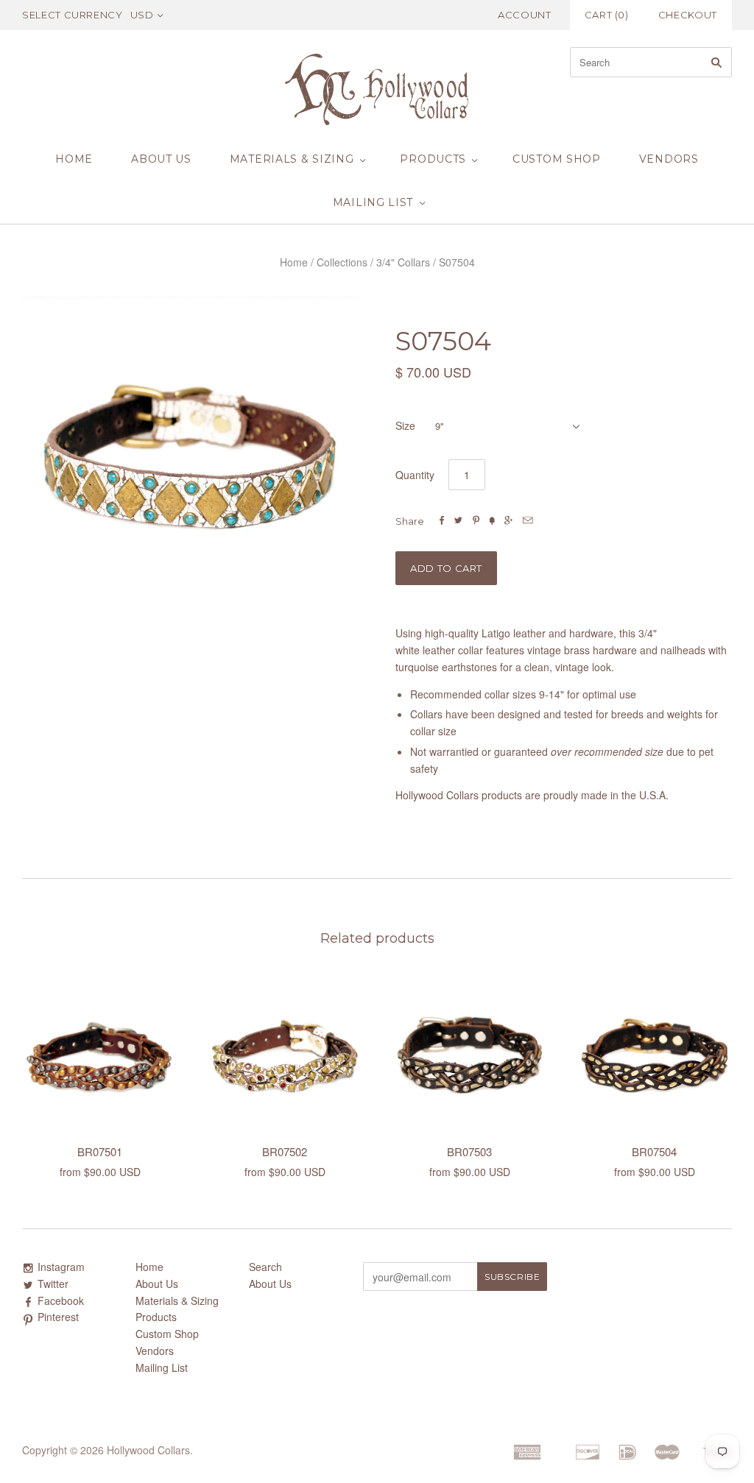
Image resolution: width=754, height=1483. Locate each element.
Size (405, 425)
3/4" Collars (403, 262)
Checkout (687, 15)
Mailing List (373, 202)
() (607, 15)
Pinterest (58, 1316)
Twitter (53, 1283)
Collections (342, 262)
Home (74, 159)
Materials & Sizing (292, 159)
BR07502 (284, 1151)
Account (525, 15)
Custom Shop (556, 159)
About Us (161, 159)
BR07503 (469, 1151)
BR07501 (99, 1151)
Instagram (61, 1266)
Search (265, 1266)
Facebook (61, 1300)
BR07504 (654, 1151)
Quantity (414, 474)
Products (433, 159)
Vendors (669, 159)
